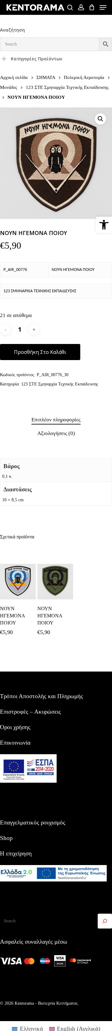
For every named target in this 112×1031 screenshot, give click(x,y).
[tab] (56, 420)
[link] (104, 225)
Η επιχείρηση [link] (16, 853)
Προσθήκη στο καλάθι (40, 352)
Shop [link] (6, 838)
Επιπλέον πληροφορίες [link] (56, 420)
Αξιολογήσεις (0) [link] (56, 433)
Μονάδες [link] (8, 87)
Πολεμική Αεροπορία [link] (84, 77)
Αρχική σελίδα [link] (14, 77)
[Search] (105, 921)
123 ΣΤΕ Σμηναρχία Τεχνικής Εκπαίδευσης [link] (67, 87)
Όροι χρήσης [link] (15, 727)
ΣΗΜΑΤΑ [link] (45, 77)
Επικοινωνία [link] (15, 742)
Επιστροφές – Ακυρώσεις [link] (30, 711)
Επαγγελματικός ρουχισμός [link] (32, 822)
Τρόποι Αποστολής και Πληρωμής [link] (41, 696)
